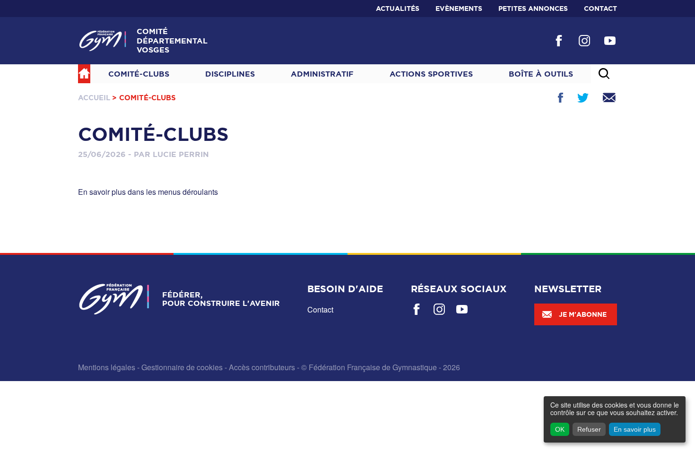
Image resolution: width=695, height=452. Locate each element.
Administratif (322, 74)
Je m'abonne (583, 314)
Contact (600, 8)
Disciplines (230, 74)
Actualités (397, 8)
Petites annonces (533, 8)
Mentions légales (106, 367)
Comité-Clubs (138, 74)
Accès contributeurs (262, 367)
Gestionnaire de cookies (182, 367)
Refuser (589, 429)
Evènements (458, 8)
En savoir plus (635, 429)
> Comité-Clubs (144, 98)
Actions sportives (431, 74)
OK (560, 429)
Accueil (94, 98)
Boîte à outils (541, 74)
